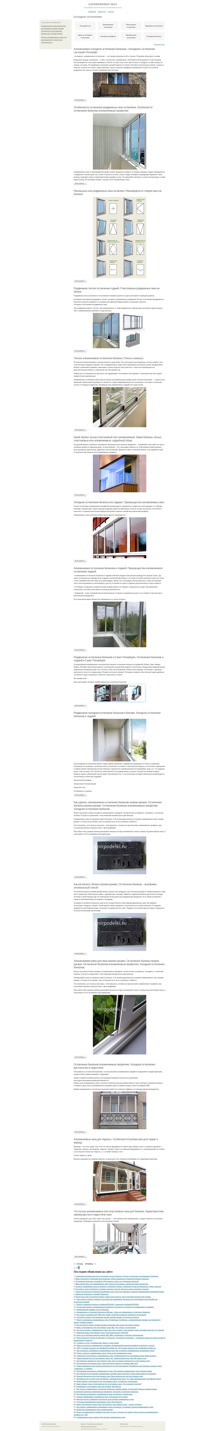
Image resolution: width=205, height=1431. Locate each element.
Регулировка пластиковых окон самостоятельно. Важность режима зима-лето (107, 1363)
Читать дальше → (80, 100)
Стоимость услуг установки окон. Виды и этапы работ (97, 1343)
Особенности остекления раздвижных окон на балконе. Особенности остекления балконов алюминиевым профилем (113, 109)
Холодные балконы (154, 36)
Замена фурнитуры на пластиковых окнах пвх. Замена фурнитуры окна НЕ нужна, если (111, 1358)
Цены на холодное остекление (85, 36)
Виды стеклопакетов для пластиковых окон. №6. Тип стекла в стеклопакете (106, 1327)
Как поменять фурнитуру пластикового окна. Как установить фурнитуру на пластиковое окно (113, 1361)
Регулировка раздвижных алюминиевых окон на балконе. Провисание (104, 1394)
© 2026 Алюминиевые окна (49, 1424)
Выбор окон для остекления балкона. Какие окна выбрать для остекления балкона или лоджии (113, 1297)
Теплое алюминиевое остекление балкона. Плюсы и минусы (108, 358)
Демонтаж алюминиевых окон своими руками (94, 1409)
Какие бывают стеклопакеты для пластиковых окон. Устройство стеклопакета (107, 1381)
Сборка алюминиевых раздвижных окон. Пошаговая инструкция (102, 1397)
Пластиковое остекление (131, 25)
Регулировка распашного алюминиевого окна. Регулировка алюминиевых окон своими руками (114, 1371)
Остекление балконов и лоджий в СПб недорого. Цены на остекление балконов (107, 1281)
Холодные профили (108, 36)
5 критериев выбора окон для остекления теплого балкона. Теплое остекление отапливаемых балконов (116, 1276)
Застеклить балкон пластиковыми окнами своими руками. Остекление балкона (107, 1317)
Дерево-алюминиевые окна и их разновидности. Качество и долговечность (54, 39)
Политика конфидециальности (89, 1426)
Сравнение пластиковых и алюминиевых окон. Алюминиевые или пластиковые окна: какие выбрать (116, 1355)
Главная (92, 11)
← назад (78, 1263)
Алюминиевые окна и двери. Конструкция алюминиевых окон (100, 1417)
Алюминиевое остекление (108, 25)
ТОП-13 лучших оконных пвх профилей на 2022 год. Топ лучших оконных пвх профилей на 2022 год (116, 1348)
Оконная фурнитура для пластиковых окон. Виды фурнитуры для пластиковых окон (109, 1376)
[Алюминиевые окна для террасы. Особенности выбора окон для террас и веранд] (119, 1181)
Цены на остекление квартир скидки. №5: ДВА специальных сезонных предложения (109, 1335)
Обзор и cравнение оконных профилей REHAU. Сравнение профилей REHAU (107, 1304)
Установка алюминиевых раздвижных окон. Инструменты (99, 1402)
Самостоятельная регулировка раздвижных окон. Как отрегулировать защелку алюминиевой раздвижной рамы (119, 1291)
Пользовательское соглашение (94, 1424)
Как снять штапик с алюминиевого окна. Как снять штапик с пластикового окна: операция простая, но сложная (120, 1330)
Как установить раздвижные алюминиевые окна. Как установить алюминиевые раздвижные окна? (115, 1350)
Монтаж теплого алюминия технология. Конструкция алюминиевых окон (105, 1399)
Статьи (111, 11)
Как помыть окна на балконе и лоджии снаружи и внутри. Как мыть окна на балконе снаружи (112, 1289)
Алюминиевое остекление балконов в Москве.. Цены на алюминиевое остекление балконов (113, 1312)
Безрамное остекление (154, 26)
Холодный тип (85, 26)
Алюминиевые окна (102, 4)
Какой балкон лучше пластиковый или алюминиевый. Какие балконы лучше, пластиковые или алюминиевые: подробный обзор (118, 439)
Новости (102, 11)
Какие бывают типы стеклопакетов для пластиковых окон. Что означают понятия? (108, 1384)
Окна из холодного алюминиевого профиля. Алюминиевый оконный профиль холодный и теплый (115, 1345)
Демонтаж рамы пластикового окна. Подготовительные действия (102, 1332)
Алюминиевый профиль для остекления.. (92, 1309)
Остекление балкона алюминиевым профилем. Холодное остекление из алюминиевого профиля (115, 1307)
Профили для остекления (131, 36)
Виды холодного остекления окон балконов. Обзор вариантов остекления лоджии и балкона (112, 1279)
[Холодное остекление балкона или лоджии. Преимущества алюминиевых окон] (119, 537)
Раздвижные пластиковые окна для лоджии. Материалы (98, 1386)
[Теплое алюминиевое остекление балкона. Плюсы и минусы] (119, 407)
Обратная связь (124, 1424)
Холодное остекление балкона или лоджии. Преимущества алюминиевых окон (119, 502)
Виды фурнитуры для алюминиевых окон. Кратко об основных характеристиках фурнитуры (111, 1284)
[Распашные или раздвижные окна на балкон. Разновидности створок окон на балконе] (119, 237)
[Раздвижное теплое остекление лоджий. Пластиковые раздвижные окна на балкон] (119, 330)
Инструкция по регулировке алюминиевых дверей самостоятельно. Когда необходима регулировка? (116, 1373)
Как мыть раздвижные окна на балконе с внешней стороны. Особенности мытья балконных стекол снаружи (118, 1286)
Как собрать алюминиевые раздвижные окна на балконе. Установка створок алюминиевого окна (114, 1407)
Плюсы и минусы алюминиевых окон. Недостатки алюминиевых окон (104, 1353)
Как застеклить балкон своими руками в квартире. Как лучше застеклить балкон (107, 1325)
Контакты (83, 1424)
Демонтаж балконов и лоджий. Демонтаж (91, 1294)
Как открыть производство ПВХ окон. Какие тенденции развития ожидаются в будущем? (111, 1314)
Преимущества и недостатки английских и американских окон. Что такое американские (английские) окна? (118, 1379)
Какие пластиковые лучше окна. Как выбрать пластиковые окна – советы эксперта (109, 1404)
